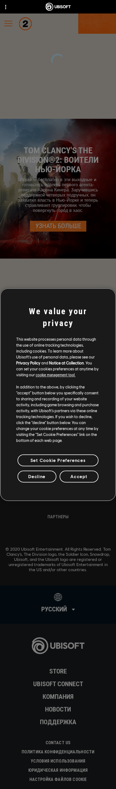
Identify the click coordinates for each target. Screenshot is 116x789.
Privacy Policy (28, 362)
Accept (79, 476)
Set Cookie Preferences (58, 460)
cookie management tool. (56, 375)
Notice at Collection (66, 362)
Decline (37, 476)
